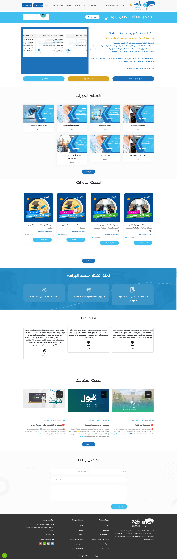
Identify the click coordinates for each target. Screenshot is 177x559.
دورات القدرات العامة (145, 234)
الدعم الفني (79, 544)
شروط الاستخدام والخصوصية (100, 539)
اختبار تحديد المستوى (98, 5)
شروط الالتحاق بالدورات (76, 539)
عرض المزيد (88, 171)
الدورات (123, 5)
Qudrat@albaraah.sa (45, 539)
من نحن (107, 525)
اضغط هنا (93, 17)
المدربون (80, 530)
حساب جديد (27, 5)
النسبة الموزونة (113, 5)
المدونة (107, 544)
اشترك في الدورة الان (144, 242)
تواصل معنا (105, 548)
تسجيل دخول (39, 5)
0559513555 (48, 534)
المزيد (115, 434)
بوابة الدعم (79, 534)
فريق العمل (106, 530)
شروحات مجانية (83, 5)
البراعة (79, 556)
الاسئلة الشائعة (104, 534)
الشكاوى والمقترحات (77, 548)
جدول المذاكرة (58, 5)
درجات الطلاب (71, 5)
